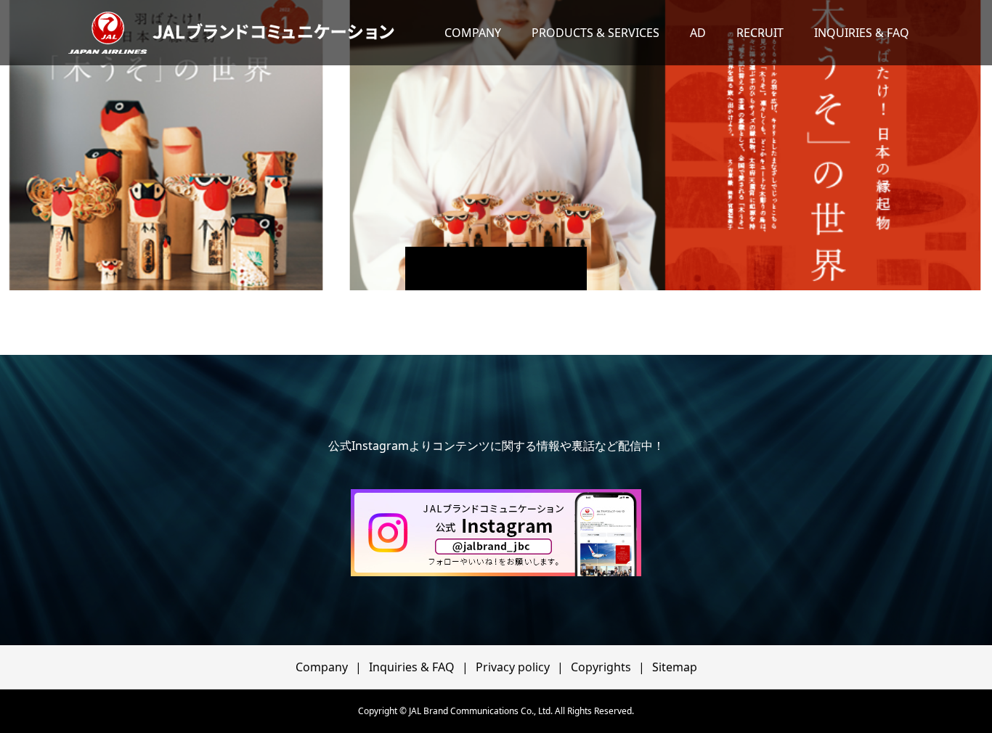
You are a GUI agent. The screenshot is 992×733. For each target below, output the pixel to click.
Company (322, 667)
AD (698, 33)
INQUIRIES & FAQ (861, 33)
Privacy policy (513, 667)
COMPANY (472, 33)
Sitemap (674, 667)
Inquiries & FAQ (412, 667)
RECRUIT (760, 33)
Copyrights (601, 667)
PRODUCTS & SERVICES (595, 33)
